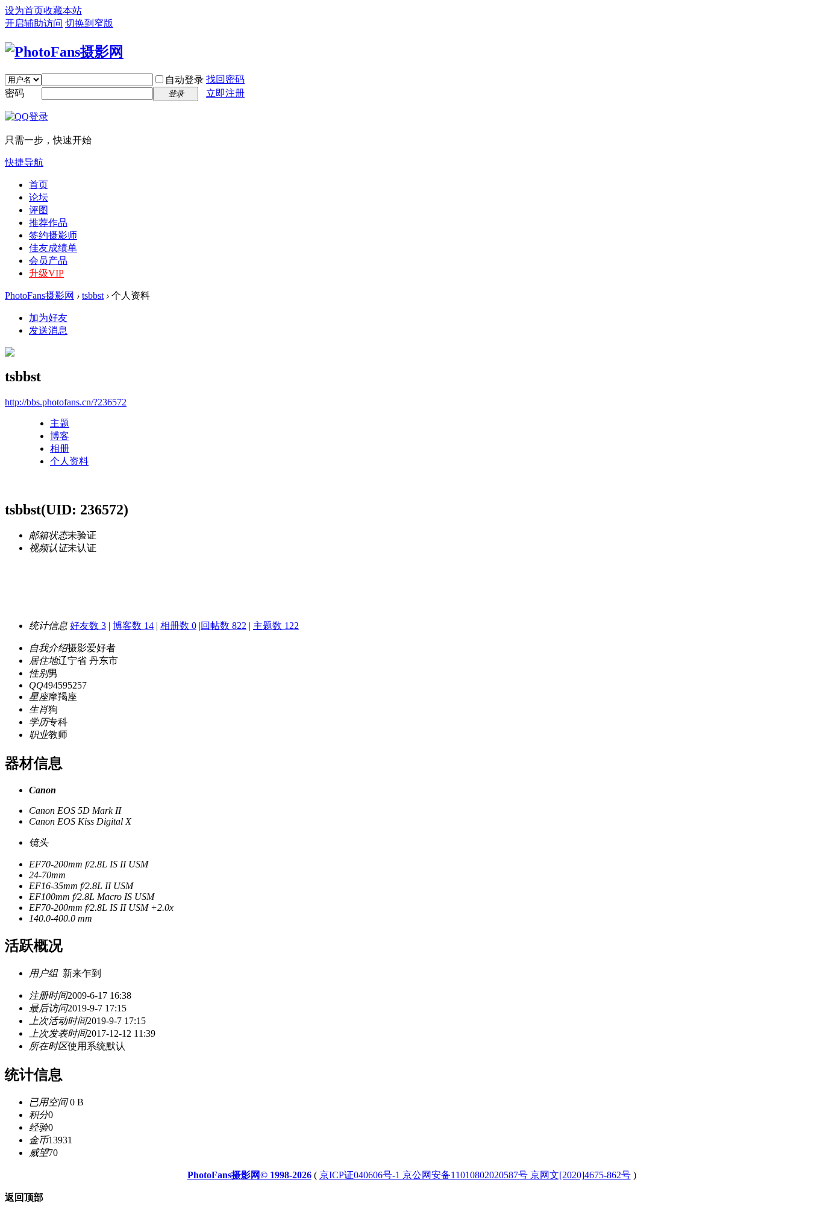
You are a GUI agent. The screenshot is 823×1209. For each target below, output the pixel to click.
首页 (38, 185)
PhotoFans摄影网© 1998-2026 (249, 1175)
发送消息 (48, 330)
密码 (14, 93)
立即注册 (225, 93)
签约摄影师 (53, 235)
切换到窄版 (89, 23)
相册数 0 (178, 625)
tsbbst (93, 295)
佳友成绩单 (53, 248)
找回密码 (225, 79)
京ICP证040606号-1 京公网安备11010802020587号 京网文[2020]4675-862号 (475, 1175)
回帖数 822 (223, 625)
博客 (59, 436)
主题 (59, 423)
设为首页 (24, 10)
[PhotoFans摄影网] (64, 52)
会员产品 (48, 260)
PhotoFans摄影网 (39, 295)
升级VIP (46, 273)
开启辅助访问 (34, 23)
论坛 (38, 197)
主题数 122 (276, 625)
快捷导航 (24, 162)
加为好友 (48, 318)
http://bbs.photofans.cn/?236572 (66, 402)
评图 (38, 210)
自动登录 (184, 80)
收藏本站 (62, 10)
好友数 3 (88, 625)
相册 (59, 448)
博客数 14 (133, 625)
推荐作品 (48, 222)
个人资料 (69, 461)
